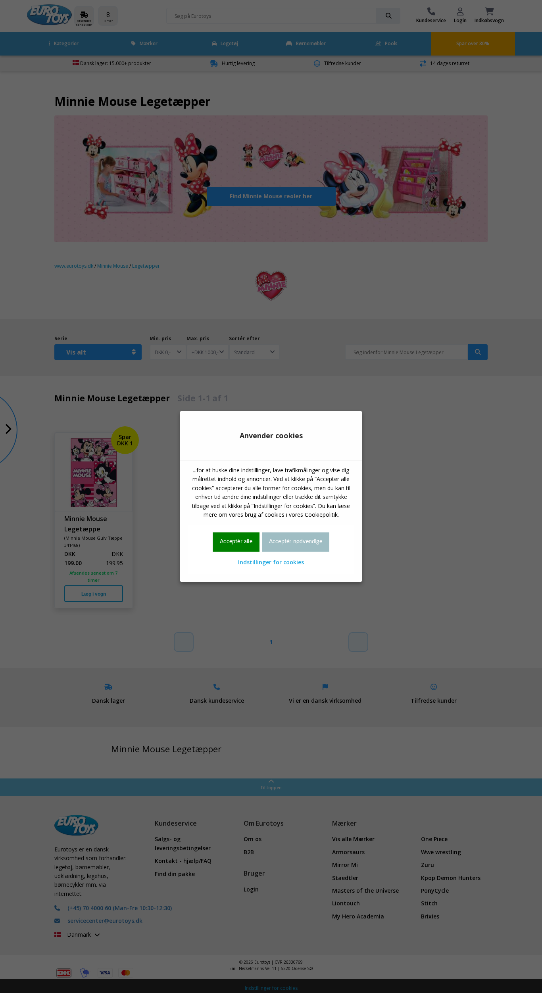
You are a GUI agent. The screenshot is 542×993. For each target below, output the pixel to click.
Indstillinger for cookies (271, 562)
